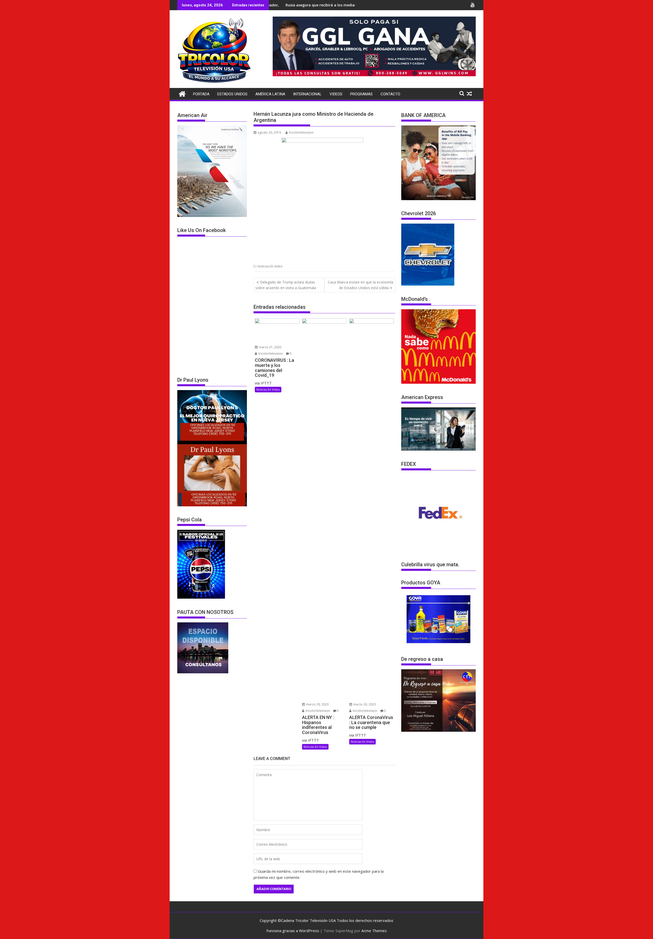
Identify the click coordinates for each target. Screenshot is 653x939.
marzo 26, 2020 (364, 704)
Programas (361, 94)
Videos (336, 94)
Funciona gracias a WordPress (292, 930)
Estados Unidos (232, 94)
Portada (201, 94)
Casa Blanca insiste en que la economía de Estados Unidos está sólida (360, 285)
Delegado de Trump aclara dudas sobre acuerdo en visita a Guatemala (285, 285)
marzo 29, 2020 (317, 704)
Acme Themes (374, 930)
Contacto (390, 94)
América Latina (270, 94)
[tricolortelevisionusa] (182, 93)
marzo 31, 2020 (269, 347)
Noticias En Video (270, 266)
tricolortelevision (301, 132)
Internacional (307, 94)
